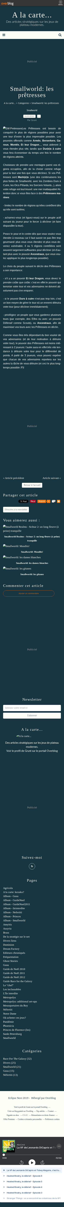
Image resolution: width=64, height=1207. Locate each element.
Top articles (40, 1111)
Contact (51, 1111)
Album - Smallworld (14, 920)
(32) (17, 1058)
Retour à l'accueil (32, 485)
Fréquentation (10, 956)
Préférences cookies (52, 1119)
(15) (8, 1070)
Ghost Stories (10, 961)
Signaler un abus (13, 1115)
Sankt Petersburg (12, 1033)
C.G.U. (25, 1115)
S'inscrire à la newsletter (16, 510)
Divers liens (9, 940)
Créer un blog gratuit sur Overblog (20, 1111)
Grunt (28, 751)
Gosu (6, 965)
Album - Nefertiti (12, 912)
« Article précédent (13, 478)
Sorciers (38, 185)
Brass (6, 932)
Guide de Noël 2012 (14, 977)
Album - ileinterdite (14, 908)
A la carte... (32, 14)
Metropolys (9, 997)
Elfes (34, 319)
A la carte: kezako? (13, 892)
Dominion (8, 944)
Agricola (8, 888)
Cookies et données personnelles (30, 1119)
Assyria (7, 928)
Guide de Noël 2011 (14, 973)
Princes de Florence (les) (16, 1029)
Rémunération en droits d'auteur (43, 1115)
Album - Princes (12, 916)
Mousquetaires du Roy (15, 1005)
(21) (12, 1066)
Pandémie (8, 1021)
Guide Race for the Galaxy (17, 981)
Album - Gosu (10, 896)
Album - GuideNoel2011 (16, 904)
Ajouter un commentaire (29, 593)
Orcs (16, 185)
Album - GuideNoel (14, 900)
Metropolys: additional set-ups (20, 1001)
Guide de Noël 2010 (14, 969)
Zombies (48, 181)
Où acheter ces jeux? (14, 1017)
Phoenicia (8, 1025)
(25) (9, 1062)
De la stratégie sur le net (16, 936)
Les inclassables (12, 989)
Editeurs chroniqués (14, 952)
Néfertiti (7, 1009)
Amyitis (7, 924)
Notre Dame (9, 1013)
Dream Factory (11, 948)
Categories (23, 103)
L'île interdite (10, 993)
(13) (10, 1074)
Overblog (50, 1098)
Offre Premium (9, 1119)
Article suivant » (52, 478)
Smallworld (32, 110)
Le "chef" (8, 985)
